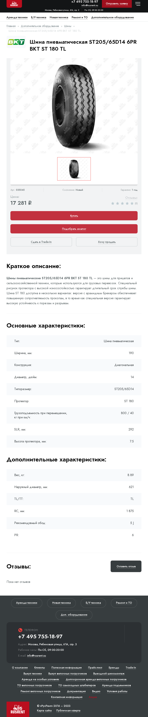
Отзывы (131, 198)
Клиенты (39, 667)
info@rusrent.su (90, 5)
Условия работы (117, 691)
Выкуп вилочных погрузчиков (67, 673)
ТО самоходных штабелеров (77, 685)
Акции (93, 697)
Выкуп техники (33, 673)
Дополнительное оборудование (40, 26)
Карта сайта (44, 710)
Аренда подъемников (116, 685)
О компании (20, 667)
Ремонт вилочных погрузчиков (40, 691)
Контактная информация (66, 697)
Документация (76, 691)
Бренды (114, 667)
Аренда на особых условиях (40, 679)
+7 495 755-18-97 (84, 1)
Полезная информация (66, 667)
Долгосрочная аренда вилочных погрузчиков (96, 679)
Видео (96, 691)
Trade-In (131, 667)
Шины (67, 26)
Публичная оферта (68, 710)
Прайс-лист (95, 667)
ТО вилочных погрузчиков (34, 685)
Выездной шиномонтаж (108, 673)
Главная (11, 26)
